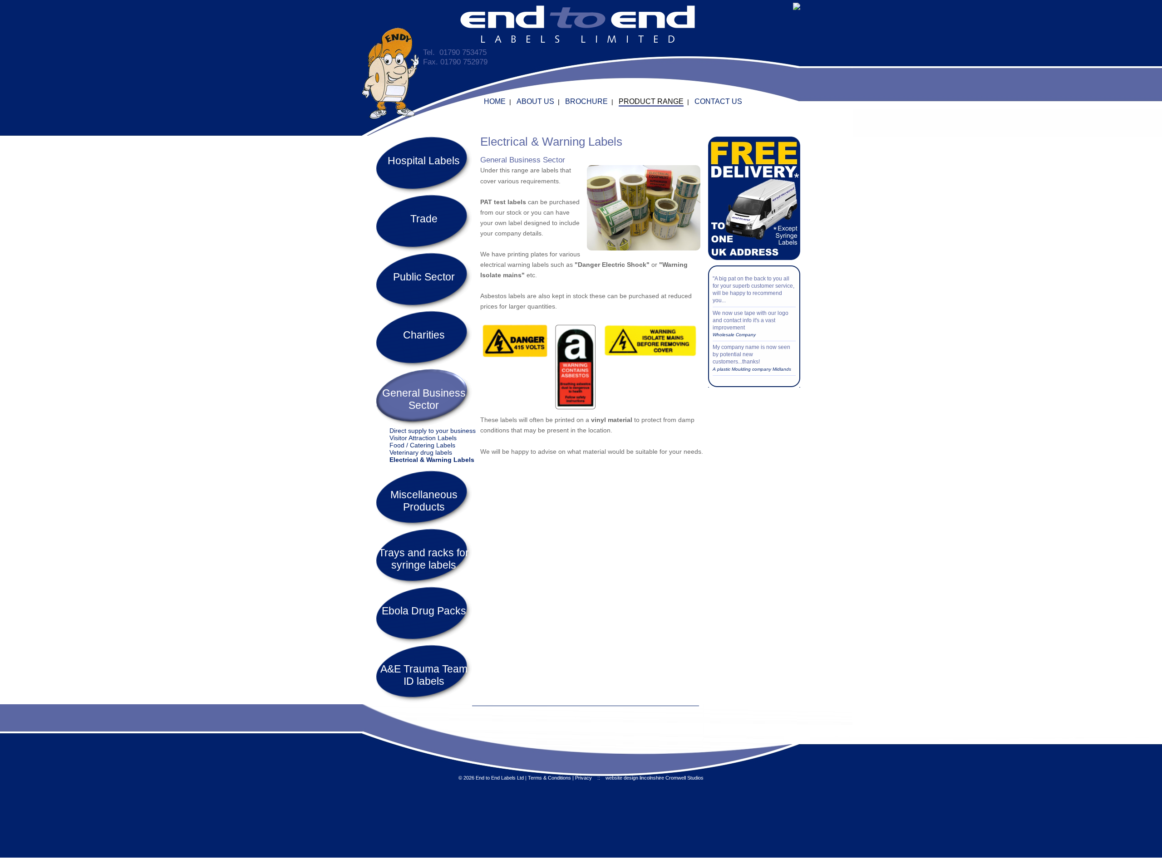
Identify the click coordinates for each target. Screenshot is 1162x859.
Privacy (583, 777)
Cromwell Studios (684, 777)
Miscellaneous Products (424, 501)
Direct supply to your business (432, 430)
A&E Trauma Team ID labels (424, 675)
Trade (424, 219)
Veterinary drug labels (420, 452)
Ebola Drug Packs (424, 611)
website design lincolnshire (635, 777)
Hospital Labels (424, 161)
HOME (495, 101)
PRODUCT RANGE (651, 101)
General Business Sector (424, 399)
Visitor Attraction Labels (423, 438)
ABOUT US (535, 101)
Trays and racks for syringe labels (424, 559)
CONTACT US (718, 101)
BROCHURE (586, 101)
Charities (424, 335)
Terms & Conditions (549, 777)
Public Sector (424, 277)
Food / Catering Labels (422, 445)
